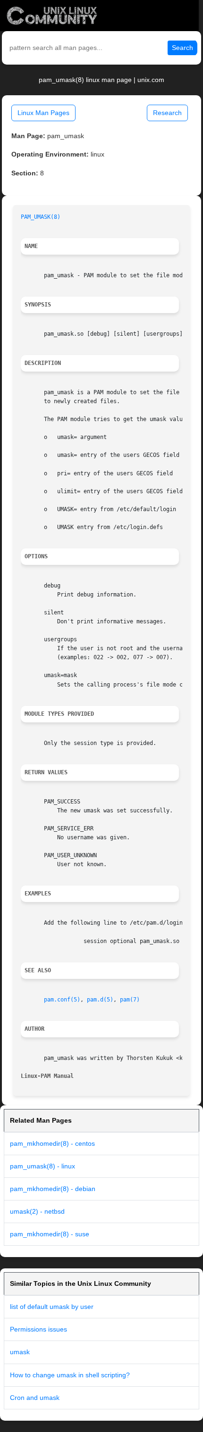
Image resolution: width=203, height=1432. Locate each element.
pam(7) (130, 999)
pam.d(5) (100, 999)
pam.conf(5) (62, 999)
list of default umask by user (51, 1306)
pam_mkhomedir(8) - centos (52, 1143)
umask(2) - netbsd (37, 1211)
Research (167, 112)
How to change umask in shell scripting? (70, 1375)
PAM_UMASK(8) (40, 217)
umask (20, 1352)
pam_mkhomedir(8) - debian (52, 1188)
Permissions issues (38, 1329)
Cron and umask (34, 1397)
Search (182, 47)
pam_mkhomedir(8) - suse (49, 1234)
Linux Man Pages (43, 112)
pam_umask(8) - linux (42, 1166)
